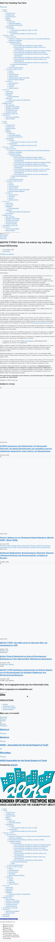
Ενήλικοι (11, 880)
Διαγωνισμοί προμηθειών (12, 117)
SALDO (14, 765)
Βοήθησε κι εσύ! (7, 103)
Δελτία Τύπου (9, 91)
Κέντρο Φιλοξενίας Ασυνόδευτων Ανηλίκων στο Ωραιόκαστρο (31, 62)
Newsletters (9, 95)
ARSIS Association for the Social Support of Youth (23, 760)
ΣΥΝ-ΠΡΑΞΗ (12, 873)
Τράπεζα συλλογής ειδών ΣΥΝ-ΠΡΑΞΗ (19, 78)
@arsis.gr (4, 729)
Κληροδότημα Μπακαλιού (15, 25)
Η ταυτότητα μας (10, 13)
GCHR (13, 66)
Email (1, 693)
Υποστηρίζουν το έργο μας (10, 113)
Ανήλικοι (11, 878)
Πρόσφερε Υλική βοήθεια (13, 106)
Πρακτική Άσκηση (13, 88)
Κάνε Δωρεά (6, 914)
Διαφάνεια (8, 20)
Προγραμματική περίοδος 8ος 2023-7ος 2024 (24, 33)
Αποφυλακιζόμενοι (14, 74)
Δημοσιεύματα (10, 101)
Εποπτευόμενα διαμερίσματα (19, 64)
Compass (11, 86)
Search (2, 233)
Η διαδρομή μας (10, 15)
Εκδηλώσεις (9, 98)
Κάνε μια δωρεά (10, 105)
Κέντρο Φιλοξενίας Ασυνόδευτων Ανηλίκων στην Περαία (29, 52)
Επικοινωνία (6, 916)
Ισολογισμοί (12, 21)
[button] (9, 919)
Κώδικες (8, 18)
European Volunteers (11, 112)
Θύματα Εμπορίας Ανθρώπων (17, 79)
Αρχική (5, 9)
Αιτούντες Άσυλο (13, 76)
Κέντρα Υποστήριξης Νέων (16, 67)
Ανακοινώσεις (9, 93)
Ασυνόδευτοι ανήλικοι (15, 42)
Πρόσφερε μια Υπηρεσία (12, 108)
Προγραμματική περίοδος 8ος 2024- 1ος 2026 (24, 30)
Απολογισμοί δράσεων (15, 23)
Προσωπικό (12, 84)
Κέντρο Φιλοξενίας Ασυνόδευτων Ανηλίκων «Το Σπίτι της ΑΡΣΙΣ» (26, 839)
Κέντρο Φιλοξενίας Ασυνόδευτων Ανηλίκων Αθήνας (28, 45)
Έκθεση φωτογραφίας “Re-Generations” (19, 100)
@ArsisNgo (5, 753)
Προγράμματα (9, 26)
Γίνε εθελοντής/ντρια (11, 110)
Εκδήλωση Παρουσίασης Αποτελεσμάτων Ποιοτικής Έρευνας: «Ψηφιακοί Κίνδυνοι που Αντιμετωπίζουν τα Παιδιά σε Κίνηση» (27, 555)
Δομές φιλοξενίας (16, 843)
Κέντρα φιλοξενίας (16, 43)
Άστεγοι (11, 71)
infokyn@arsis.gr (29, 341)
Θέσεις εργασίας (10, 118)
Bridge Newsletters (14, 96)
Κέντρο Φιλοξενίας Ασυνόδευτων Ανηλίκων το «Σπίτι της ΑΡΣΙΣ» (32, 57)
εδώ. (16, 380)
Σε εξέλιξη (11, 28)
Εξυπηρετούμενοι (13, 83)
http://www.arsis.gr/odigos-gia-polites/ (41, 323)
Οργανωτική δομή (10, 16)
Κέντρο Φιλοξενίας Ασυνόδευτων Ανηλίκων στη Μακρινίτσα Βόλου (32, 50)
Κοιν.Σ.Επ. (11, 72)
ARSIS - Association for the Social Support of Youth (24, 745)
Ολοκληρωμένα (13, 32)
